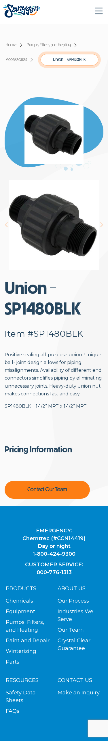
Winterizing (21, 651)
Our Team (71, 630)
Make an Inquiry (79, 692)
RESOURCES (22, 680)
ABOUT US (72, 588)
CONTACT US (75, 680)
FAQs (12, 711)
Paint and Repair (28, 640)
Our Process (73, 601)
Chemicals (19, 601)
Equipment (20, 611)
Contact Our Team (47, 490)
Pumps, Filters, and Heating (49, 45)
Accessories (16, 60)
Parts (12, 662)
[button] (99, 10)
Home (11, 45)
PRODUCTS (21, 588)
